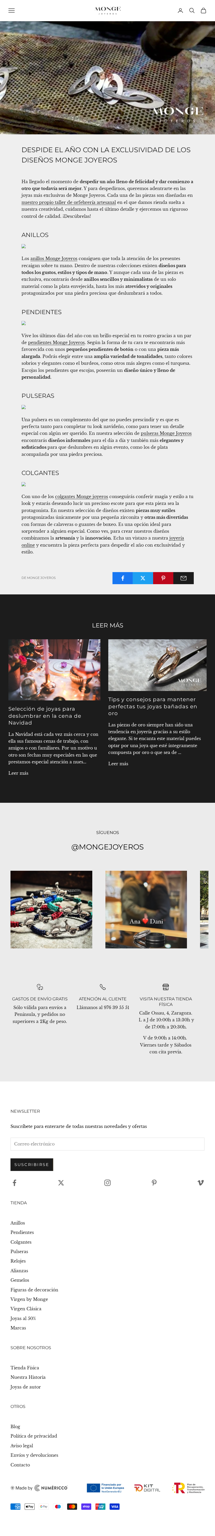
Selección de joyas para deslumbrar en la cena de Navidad (44, 716)
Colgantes (20, 1242)
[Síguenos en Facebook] (14, 1183)
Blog (15, 1426)
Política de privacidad (33, 1436)
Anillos (17, 1223)
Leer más (18, 773)
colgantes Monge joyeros (81, 496)
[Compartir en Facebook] (123, 578)
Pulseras (19, 1251)
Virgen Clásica (25, 1308)
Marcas (18, 1328)
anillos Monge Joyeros (53, 258)
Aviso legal (21, 1445)
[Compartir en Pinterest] (163, 578)
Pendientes (22, 1232)
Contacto (20, 1465)
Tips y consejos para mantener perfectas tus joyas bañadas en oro (152, 706)
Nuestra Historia (28, 1377)
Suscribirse (31, 1164)
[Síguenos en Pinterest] (154, 1183)
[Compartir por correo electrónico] (184, 578)
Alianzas (19, 1270)
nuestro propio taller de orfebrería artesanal (69, 202)
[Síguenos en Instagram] (107, 1183)
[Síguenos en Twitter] (61, 1183)
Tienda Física (24, 1367)
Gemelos (19, 1280)
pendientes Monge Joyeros (56, 342)
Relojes (18, 1261)
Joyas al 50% (23, 1318)
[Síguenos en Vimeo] (201, 1183)
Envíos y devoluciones (34, 1455)
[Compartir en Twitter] (143, 578)
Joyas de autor (25, 1387)
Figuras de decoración (34, 1289)
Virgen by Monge (29, 1299)
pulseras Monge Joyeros (166, 433)
